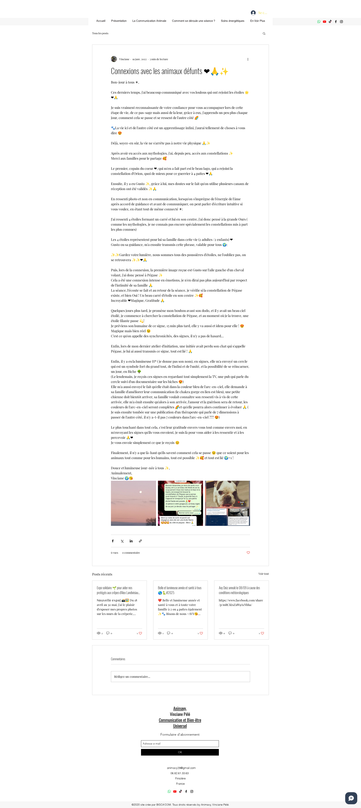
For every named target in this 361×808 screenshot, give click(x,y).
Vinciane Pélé (180, 714)
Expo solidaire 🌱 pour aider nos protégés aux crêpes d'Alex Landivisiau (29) (117, 590)
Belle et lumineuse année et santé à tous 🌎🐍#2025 (179, 590)
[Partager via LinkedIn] (131, 541)
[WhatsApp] (319, 21)
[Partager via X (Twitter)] (122, 541)
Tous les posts (100, 33)
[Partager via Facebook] (113, 541)
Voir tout (264, 573)
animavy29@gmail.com (181, 768)
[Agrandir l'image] (133, 503)
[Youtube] (324, 21)
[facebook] (336, 21)
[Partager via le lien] (140, 541)
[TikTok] (330, 21)
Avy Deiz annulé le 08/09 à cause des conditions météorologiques (239, 590)
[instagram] (341, 21)
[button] (264, 33)
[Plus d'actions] (248, 59)
